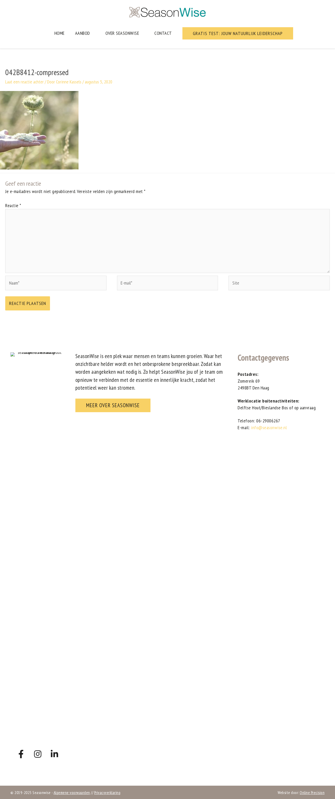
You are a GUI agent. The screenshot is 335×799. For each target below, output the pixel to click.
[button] (237, 33)
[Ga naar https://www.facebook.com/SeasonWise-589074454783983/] (21, 754)
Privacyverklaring (107, 792)
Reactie (13, 205)
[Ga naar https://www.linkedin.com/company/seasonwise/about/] (54, 754)
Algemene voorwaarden (72, 792)
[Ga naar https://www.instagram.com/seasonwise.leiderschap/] (38, 754)
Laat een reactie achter (24, 82)
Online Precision (312, 792)
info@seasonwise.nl (269, 427)
